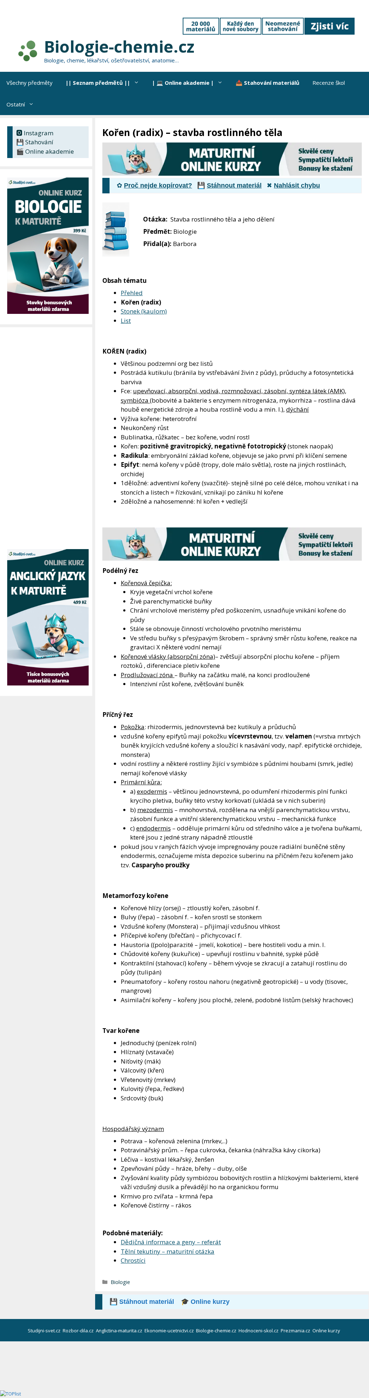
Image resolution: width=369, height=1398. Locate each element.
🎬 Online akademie (45, 151)
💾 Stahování (34, 142)
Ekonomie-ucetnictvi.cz (170, 1330)
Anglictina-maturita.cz (119, 1330)
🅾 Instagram (34, 133)
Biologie (120, 1282)
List (126, 320)
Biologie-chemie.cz (119, 46)
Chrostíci (133, 1260)
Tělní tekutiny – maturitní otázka (167, 1251)
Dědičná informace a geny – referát (171, 1242)
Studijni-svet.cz (45, 1330)
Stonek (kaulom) (144, 311)
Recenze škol (328, 82)
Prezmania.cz (296, 1330)
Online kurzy (326, 1330)
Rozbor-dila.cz (79, 1330)
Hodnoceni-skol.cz (259, 1330)
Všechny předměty (29, 82)
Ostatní (15, 104)
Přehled (132, 293)
